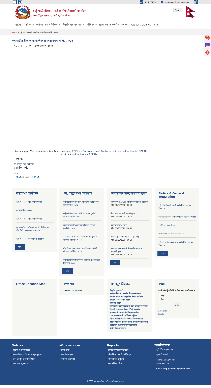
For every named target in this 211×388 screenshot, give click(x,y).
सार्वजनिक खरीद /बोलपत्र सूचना (27, 354)
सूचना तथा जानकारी (108, 24)
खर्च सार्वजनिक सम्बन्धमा (24, 210)
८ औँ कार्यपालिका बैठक (166, 225)
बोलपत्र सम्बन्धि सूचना (119, 225)
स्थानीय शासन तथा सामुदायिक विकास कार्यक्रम (126, 296)
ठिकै (162, 299)
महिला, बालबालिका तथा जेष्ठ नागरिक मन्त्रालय (126, 319)
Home (14, 32)
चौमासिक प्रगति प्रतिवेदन (119, 354)
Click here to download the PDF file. (79, 154)
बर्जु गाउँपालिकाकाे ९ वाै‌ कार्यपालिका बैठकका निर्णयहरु (177, 217)
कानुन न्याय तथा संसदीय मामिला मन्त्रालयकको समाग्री (129, 322)
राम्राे (162, 295)
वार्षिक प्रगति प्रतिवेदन (118, 350)
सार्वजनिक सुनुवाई (116, 359)
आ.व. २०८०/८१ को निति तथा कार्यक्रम (30, 239)
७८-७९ (17, 173)
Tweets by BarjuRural (72, 290)
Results (160, 314)
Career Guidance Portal (144, 24)
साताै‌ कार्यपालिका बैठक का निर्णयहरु (171, 234)
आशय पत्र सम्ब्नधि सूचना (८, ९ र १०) (125, 237)
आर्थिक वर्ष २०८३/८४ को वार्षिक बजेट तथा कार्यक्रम (129, 202)
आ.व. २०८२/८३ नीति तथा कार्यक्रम (29, 219)
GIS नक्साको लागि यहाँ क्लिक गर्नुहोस (123, 315)
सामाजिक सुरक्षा (67, 354)
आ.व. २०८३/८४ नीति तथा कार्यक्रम (29, 202)
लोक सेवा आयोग (116, 303)
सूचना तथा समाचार (21, 350)
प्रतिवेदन (90, 24)
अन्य (19, 247)
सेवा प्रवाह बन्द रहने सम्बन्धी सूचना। (124, 213)
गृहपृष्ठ (18, 24)
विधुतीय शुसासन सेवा (72, 24)
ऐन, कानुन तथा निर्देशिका (24, 164)
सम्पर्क (124, 24)
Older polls (162, 311)
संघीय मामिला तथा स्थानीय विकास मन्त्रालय (125, 293)
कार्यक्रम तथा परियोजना (47, 24)
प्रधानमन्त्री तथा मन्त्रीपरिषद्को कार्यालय (125, 312)
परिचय (29, 24)
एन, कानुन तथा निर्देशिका (24, 359)
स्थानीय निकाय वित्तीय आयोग (120, 300)
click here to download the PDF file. (130, 151)
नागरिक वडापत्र (68, 359)
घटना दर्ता (65, 350)
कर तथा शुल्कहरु (20, 363)
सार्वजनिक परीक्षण (115, 363)
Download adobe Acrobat (96, 151)
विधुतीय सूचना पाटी (116, 290)
